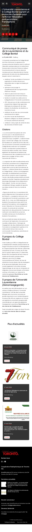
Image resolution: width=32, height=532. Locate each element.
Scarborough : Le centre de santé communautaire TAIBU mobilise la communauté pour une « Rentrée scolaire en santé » (15, 429)
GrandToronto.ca (6, 472)
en (3, 3)
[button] (6, 3)
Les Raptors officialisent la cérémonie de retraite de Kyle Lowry (15, 391)
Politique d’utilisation (10, 522)
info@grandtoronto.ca (14, 505)
